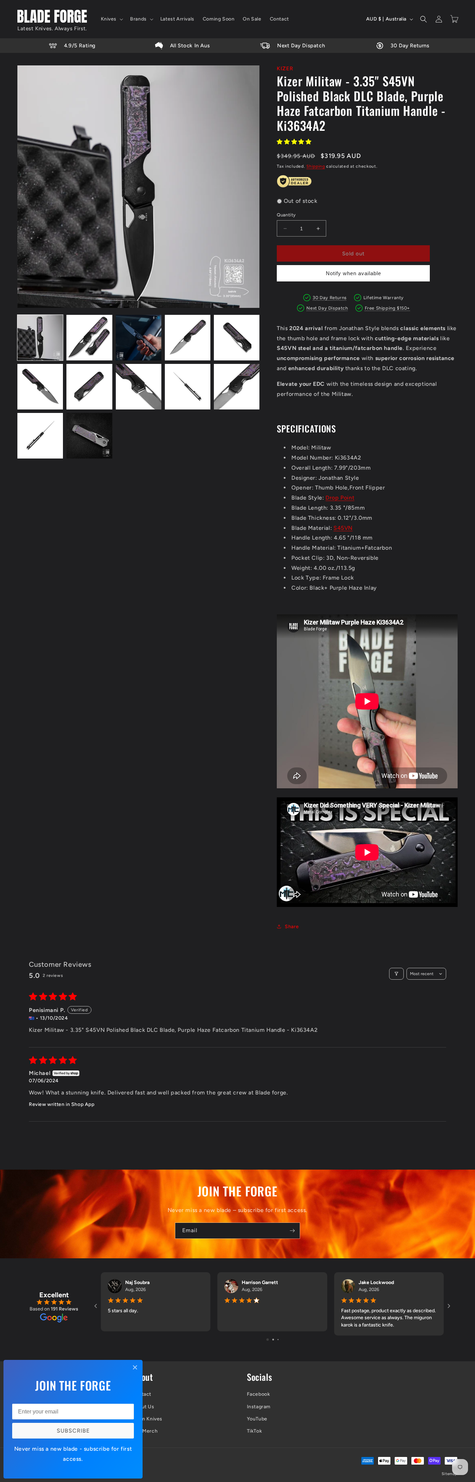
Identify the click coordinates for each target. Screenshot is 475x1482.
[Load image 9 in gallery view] (187, 386)
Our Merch (145, 1431)
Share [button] (292, 927)
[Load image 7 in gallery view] (89, 386)
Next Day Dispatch (327, 308)
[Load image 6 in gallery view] (40, 386)
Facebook (258, 1394)
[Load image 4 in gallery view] (187, 337)
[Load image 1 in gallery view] (40, 337)
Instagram (259, 1407)
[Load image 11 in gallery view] (40, 436)
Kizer (285, 68)
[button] (111, 19)
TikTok (254, 1431)
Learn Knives (147, 1419)
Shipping (315, 166)
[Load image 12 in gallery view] (89, 436)
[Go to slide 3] (278, 1339)
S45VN (343, 528)
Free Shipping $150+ (387, 308)
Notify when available (353, 273)
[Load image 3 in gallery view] (138, 337)
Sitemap (450, 1474)
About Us (143, 1407)
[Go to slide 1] (267, 1339)
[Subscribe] (292, 1230)
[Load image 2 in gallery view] (89, 337)
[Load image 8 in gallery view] (138, 386)
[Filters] (396, 974)
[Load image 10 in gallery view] (236, 386)
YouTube (257, 1419)
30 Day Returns (329, 297)
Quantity (286, 214)
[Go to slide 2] (273, 1339)
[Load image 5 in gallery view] (236, 337)
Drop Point (339, 497)
